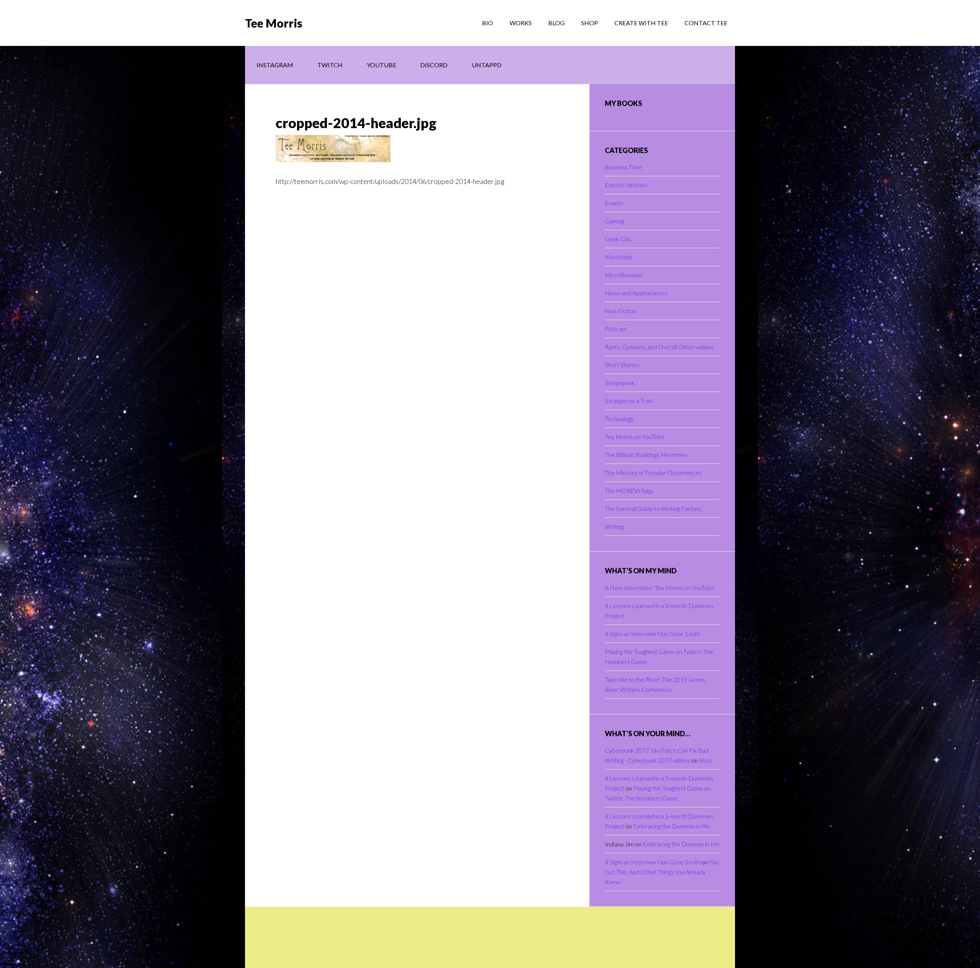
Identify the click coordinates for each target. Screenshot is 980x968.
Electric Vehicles (626, 185)
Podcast (616, 328)
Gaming (614, 221)
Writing (614, 526)
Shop (705, 760)
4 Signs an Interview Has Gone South (652, 633)
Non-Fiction (620, 310)
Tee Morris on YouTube (635, 436)
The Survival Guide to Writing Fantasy (653, 508)
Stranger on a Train (629, 400)
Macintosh (618, 256)
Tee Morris (273, 23)
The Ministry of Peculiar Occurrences (653, 472)
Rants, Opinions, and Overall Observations (659, 346)
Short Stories (622, 364)
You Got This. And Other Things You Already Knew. (662, 871)
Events (614, 203)
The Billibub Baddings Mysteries (646, 454)
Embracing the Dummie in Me (671, 826)
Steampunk (620, 382)
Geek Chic (618, 238)
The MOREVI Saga (629, 490)
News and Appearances (636, 292)
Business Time (623, 167)
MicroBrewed (623, 274)
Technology (619, 418)
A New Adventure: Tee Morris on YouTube (659, 587)
